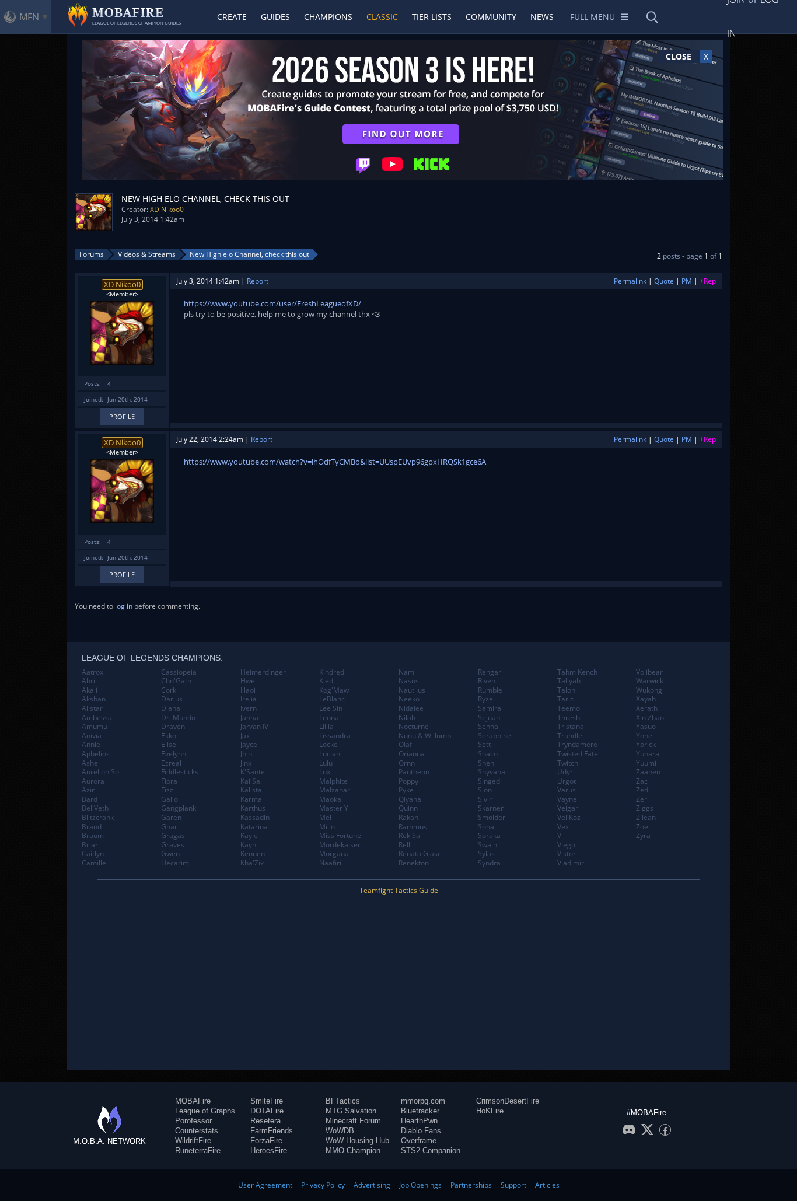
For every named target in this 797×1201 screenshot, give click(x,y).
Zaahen (648, 772)
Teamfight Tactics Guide (398, 890)
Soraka (489, 835)
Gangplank (178, 808)
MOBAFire (193, 1101)
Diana (170, 708)
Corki (169, 690)
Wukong (649, 690)
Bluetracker (420, 1110)
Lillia (326, 726)
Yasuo (646, 726)
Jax (245, 736)
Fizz (167, 790)
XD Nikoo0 (167, 209)
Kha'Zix (252, 863)
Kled (326, 681)
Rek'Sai (410, 835)
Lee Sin (330, 708)
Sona (486, 827)
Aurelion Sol (101, 772)
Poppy (408, 781)
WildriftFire (193, 1140)
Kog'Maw (334, 690)
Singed (489, 781)
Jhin (246, 754)
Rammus (412, 827)
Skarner (491, 808)
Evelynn (173, 754)
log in (123, 606)
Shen (486, 763)
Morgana (334, 853)
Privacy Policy (323, 1185)
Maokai (331, 799)
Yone (644, 736)
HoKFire (490, 1110)
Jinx (245, 763)
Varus (566, 790)
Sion (485, 790)
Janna (249, 717)
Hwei (248, 681)
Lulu (326, 763)
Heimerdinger (263, 672)
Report (257, 281)
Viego (566, 845)
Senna (488, 726)
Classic (382, 16)
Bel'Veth (95, 808)
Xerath (647, 708)
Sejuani (490, 717)
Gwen (170, 853)
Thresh (568, 717)
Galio (169, 799)
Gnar (169, 827)
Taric (565, 699)
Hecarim (175, 863)
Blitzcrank (98, 817)
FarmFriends (271, 1130)
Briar (90, 845)
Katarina (254, 827)
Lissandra (335, 736)
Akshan (94, 699)
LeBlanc (332, 699)
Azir (88, 790)
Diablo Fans (421, 1130)
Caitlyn (93, 853)
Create (232, 16)
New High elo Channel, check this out (249, 254)
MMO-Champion (353, 1150)
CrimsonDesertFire (507, 1101)
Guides (275, 16)
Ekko (168, 736)
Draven (173, 726)
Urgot (566, 781)
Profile (122, 416)
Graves (172, 845)
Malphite (333, 781)
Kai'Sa (250, 781)
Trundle (569, 736)
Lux (324, 772)
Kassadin (255, 817)
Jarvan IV (254, 726)
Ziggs (644, 808)
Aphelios (96, 754)
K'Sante (252, 772)
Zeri (642, 799)
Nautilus (411, 690)
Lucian (329, 754)
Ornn (406, 763)
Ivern (248, 708)
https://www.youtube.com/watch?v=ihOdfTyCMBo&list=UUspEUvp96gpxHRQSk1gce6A (335, 461)
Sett (484, 744)
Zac (642, 781)
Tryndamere (577, 744)
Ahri (88, 681)
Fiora (169, 781)
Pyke (406, 790)
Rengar (489, 672)
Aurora (93, 781)
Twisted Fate (577, 754)
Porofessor (193, 1120)
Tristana (570, 726)
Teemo (568, 708)
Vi (560, 835)
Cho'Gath (176, 681)
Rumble (490, 690)
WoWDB (340, 1130)
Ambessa (97, 717)
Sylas (486, 853)
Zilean (646, 817)
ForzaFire (266, 1140)
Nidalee (411, 708)
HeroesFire (268, 1150)
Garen (171, 817)
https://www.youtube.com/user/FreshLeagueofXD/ (272, 303)
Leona (329, 717)
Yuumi (646, 763)
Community (491, 16)
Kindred (331, 672)
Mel (325, 817)
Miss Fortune (340, 835)
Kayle (249, 835)
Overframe (418, 1140)
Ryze (485, 699)
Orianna (411, 754)
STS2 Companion (430, 1150)
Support (513, 1185)
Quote (664, 281)
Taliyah (569, 681)
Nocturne (413, 726)
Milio (327, 827)
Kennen (252, 853)
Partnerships (471, 1185)
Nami (407, 672)
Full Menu (592, 16)
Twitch (567, 763)
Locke (328, 744)
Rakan (408, 817)
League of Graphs (205, 1110)
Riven (486, 681)
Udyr (565, 772)
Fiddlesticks (179, 772)
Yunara (647, 754)
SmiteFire (266, 1101)
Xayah (646, 699)
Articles (547, 1185)
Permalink (630, 281)
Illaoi (248, 690)
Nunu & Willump (424, 736)
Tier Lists (432, 16)
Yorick (646, 744)
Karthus (252, 808)
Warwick (649, 681)
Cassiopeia (179, 672)
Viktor (566, 853)
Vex (563, 827)
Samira (489, 708)
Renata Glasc (419, 853)
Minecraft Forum (353, 1120)
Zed (642, 790)
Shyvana (491, 772)
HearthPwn (419, 1120)
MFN (29, 17)
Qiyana (409, 799)
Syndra (489, 863)
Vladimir (570, 863)
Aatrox (92, 672)
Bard (89, 799)
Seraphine (494, 736)
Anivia (92, 736)
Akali (89, 690)
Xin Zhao (650, 717)
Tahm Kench (577, 672)
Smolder (491, 817)
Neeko (409, 699)
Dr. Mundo (178, 717)
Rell (404, 845)
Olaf (405, 744)
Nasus (408, 681)
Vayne (567, 799)
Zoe (642, 827)
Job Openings (420, 1185)
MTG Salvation (351, 1110)
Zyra (643, 835)
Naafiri (330, 863)
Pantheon (413, 772)
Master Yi (334, 808)
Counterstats (196, 1130)
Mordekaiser (340, 845)
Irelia (248, 699)
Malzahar (334, 790)
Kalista (251, 790)
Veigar (567, 808)
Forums (91, 254)
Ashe (90, 763)
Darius (172, 699)
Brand (92, 827)
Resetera (265, 1120)
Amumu (94, 726)
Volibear (649, 672)
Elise (168, 744)
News (542, 16)
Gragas (173, 835)
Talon (566, 690)
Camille (94, 863)
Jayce (248, 744)
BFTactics (343, 1101)
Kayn (248, 845)
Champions (328, 16)
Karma (251, 799)
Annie (91, 744)
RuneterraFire (198, 1150)
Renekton (413, 863)
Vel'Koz (569, 817)
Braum (93, 835)
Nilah (406, 717)
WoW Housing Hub (357, 1140)
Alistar (92, 708)
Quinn (408, 808)
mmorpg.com (423, 1101)
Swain (487, 845)
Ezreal (171, 763)
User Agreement (265, 1185)
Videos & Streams (147, 254)
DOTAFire (267, 1110)
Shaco (488, 754)
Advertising (372, 1185)
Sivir (485, 799)
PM (686, 281)
